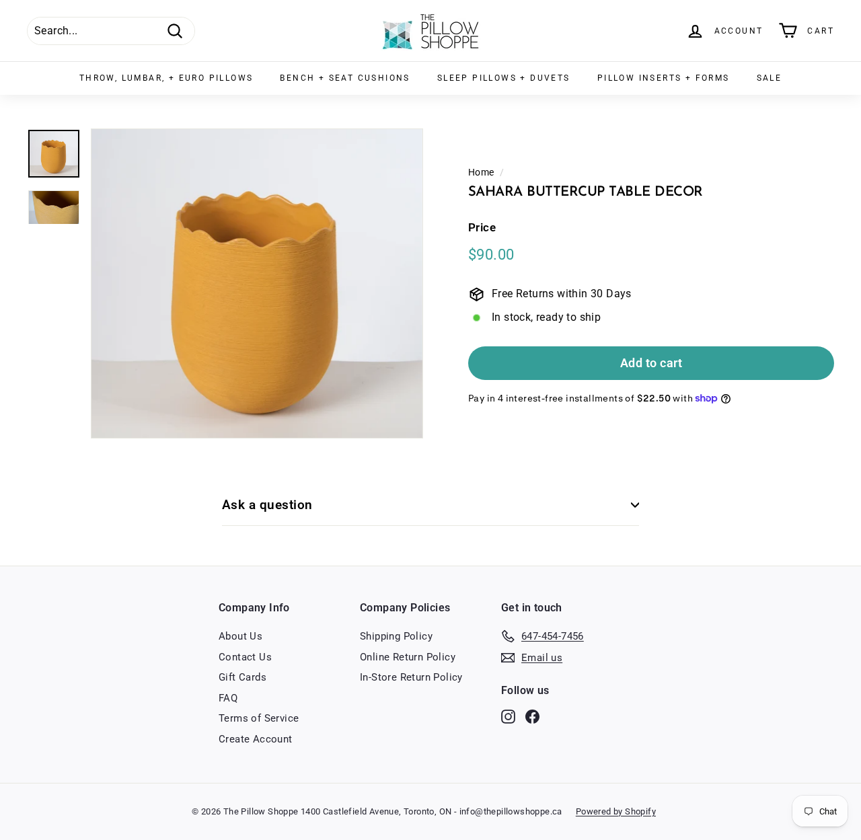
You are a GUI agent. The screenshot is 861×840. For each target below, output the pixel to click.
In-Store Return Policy (411, 677)
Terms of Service (259, 718)
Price (482, 228)
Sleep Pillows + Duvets (503, 78)
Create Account (256, 739)
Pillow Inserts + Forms (663, 78)
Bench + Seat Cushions (345, 78)
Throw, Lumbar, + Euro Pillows (166, 78)
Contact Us (245, 657)
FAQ (228, 698)
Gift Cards (242, 677)
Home (481, 172)
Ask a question (267, 504)
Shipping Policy (396, 636)
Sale (769, 78)
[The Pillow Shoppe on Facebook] (532, 716)
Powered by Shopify (616, 811)
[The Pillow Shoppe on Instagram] (508, 716)
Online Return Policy (407, 657)
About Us (240, 636)
